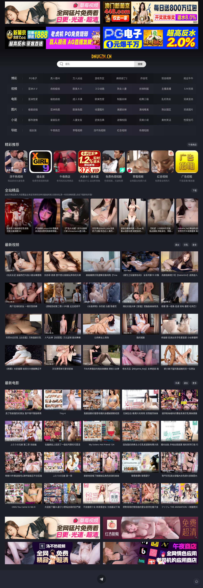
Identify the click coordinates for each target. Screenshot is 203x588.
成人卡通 (77, 99)
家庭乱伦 (55, 120)
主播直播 (166, 88)
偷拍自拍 (55, 99)
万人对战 (77, 78)
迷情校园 (122, 120)
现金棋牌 (166, 78)
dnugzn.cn (101, 56)
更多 (194, 244)
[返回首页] (196, 581)
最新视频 (12, 244)
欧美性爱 (99, 99)
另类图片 (188, 109)
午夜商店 (55, 130)
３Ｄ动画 (99, 88)
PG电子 (33, 78)
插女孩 (33, 130)
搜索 (140, 64)
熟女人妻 (122, 88)
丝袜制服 (144, 88)
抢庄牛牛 (188, 78)
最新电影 (12, 382)
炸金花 (144, 78)
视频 (14, 89)
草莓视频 (77, 130)
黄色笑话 (166, 120)
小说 (14, 120)
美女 (177, 244)
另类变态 (188, 99)
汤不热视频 (100, 130)
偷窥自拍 (33, 109)
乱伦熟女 (166, 99)
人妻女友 (77, 120)
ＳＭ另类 (188, 88)
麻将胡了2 (121, 78)
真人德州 (55, 78)
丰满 (177, 383)
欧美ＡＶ (77, 88)
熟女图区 (166, 109)
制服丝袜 (122, 99)
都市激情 (33, 120)
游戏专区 (99, 78)
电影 (14, 99)
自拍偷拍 (55, 88)
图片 (14, 109)
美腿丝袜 (122, 109)
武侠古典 (99, 120)
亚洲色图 (55, 109)
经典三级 (144, 99)
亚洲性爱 (33, 99)
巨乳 (186, 244)
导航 (14, 130)
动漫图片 (99, 109)
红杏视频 (122, 130)
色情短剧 (144, 130)
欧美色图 (77, 109)
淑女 (186, 383)
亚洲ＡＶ (33, 88)
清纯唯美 (144, 109)
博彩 (14, 78)
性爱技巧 (188, 120)
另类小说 (144, 120)
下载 (194, 190)
